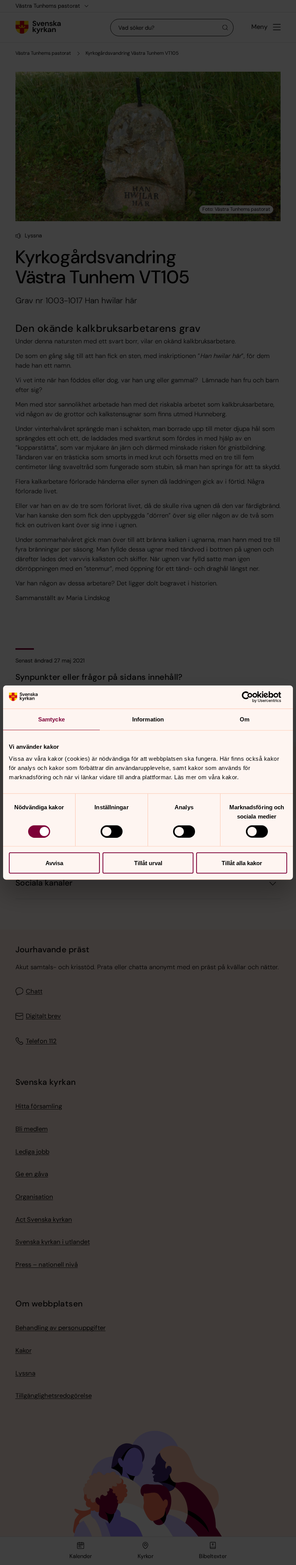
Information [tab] (148, 719)
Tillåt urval (148, 863)
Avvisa (54, 863)
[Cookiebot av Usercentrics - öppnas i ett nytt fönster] (253, 697)
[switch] (112, 831)
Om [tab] (244, 719)
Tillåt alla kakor (242, 863)
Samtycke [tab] (51, 719)
